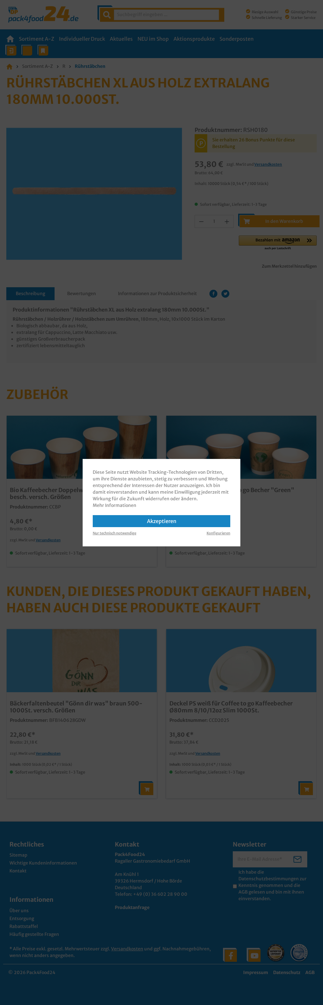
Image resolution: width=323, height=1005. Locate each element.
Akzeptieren (161, 521)
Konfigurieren (218, 533)
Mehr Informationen (114, 505)
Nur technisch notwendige (114, 533)
